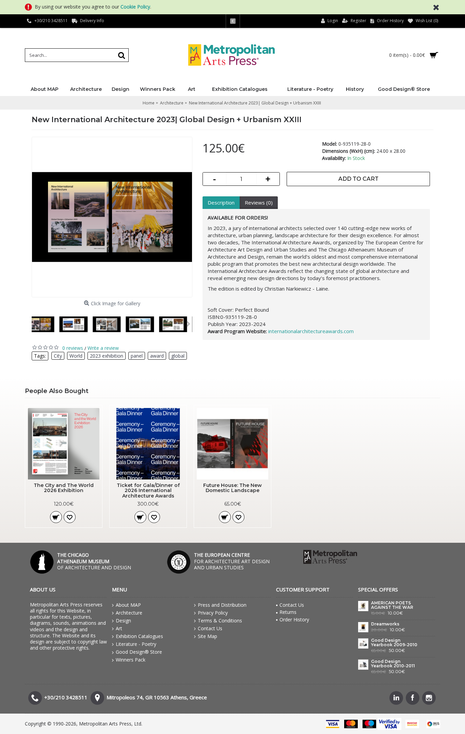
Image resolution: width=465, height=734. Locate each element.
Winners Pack (130, 659)
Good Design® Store (139, 652)
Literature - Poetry (136, 644)
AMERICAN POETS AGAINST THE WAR (392, 605)
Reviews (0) (259, 202)
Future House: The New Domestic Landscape (232, 487)
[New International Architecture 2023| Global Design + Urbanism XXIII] (112, 217)
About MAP (128, 605)
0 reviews (72, 348)
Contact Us (210, 628)
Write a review (103, 348)
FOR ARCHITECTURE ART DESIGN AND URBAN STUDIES (232, 561)
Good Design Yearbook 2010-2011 (393, 663)
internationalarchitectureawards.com (311, 331)
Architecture (129, 612)
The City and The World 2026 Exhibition (64, 487)
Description (221, 202)
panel (137, 356)
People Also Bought (57, 391)
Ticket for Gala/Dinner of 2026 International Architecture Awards (148, 490)
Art (119, 628)
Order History (294, 619)
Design (123, 620)
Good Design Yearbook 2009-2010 (394, 642)
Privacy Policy (213, 612)
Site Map (207, 636)
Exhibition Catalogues (139, 636)
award (157, 356)
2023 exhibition (106, 356)
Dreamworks (385, 624)
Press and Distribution (222, 605)
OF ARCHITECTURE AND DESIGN (94, 561)
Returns (287, 612)
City (58, 356)
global (178, 356)
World (75, 356)
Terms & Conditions (220, 620)
